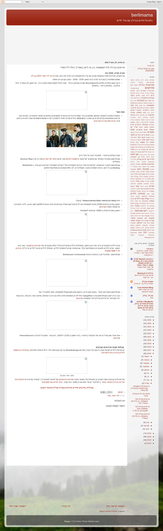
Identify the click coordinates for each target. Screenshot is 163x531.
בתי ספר (134, 105)
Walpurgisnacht (149, 237)
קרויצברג (143, 206)
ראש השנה (150, 208)
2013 (149, 440)
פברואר (146, 426)
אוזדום (137, 80)
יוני (148, 377)
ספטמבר (145, 366)
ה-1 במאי (146, 112)
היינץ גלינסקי (135, 115)
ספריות (147, 181)
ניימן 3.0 (150, 249)
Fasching (151, 232)
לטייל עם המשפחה (138, 157)
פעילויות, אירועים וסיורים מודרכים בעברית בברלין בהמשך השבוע (66, 387)
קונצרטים (145, 201)
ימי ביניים (137, 149)
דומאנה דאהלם (72, 159)
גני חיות (136, 108)
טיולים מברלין (141, 144)
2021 (149, 337)
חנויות (132, 140)
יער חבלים (151, 152)
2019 (149, 344)
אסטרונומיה (150, 90)
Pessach (141, 235)
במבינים (140, 100)
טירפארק (133, 145)
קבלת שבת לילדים (142, 199)
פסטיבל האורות (135, 189)
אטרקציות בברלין (146, 85)
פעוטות (139, 191)
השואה (152, 127)
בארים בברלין (144, 93)
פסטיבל (151, 189)
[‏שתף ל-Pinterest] (101, 392)
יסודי (132, 149)
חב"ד (136, 127)
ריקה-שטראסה (141, 211)
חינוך (133, 135)
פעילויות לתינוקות (148, 196)
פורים (151, 186)
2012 (149, 443)
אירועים (149, 87)
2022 (149, 333)
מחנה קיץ (150, 166)
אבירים (152, 80)
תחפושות (145, 225)
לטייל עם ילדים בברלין (145, 159)
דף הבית (66, 506)
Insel (140, 232)
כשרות (140, 152)
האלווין (139, 112)
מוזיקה (143, 164)
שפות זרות (150, 223)
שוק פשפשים (142, 218)
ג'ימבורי (151, 108)
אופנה (132, 80)
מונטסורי (138, 164)
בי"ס (152, 95)
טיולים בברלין (150, 145)
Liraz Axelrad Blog (145, 287)
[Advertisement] (141, 42)
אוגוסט (146, 370)
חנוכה (152, 142)
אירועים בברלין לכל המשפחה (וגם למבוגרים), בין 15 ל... (141, 409)
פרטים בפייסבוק (66, 379)
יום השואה (134, 147)
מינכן (139, 166)
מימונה (144, 166)
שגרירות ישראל (139, 216)
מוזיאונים (150, 164)
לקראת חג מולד (147, 310)
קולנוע (132, 198)
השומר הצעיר (143, 127)
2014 (149, 437)
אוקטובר (145, 363)
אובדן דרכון (144, 80)
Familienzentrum (136, 230)
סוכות (149, 179)
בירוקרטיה (145, 98)
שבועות (147, 216)
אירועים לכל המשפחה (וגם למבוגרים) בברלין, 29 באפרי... (140, 388)
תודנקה (139, 223)
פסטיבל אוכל (144, 189)
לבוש (152, 157)
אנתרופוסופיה (135, 88)
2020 (149, 340)
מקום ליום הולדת (139, 174)
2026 (149, 320)
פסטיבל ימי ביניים (148, 191)
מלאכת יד (134, 166)
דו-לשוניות (146, 110)
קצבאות (151, 206)
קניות (136, 203)
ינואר (147, 429)
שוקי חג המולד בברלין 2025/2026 (146, 70)
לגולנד (148, 157)
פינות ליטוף (144, 186)
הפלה (138, 122)
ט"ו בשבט (144, 142)
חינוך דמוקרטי (150, 137)
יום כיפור (151, 149)
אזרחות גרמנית (137, 82)
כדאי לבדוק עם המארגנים (52, 382)
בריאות (141, 103)
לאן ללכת (135, 154)
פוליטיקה (133, 183)
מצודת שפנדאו (135, 171)
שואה (132, 216)
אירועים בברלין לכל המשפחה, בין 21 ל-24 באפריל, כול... (140, 401)
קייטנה (143, 203)
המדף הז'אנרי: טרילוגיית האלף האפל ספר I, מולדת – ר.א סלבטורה (143, 253)
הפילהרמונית (144, 122)
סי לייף (144, 179)
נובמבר (146, 360)
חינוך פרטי (145, 140)
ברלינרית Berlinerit (145, 273)
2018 (149, 347)
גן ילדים (141, 108)
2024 (149, 327)
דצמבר (146, 356)
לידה (134, 159)
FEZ (145, 232)
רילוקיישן (151, 211)
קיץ (140, 203)
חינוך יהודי (141, 137)
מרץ (147, 422)
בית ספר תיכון (149, 101)
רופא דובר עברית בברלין (138, 208)
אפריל (146, 383)
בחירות (133, 93)
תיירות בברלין (149, 228)
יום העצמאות (142, 147)
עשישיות (146, 183)
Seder (132, 235)
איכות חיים (134, 85)
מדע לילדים (135, 162)
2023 (149, 330)
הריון (132, 125)
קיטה (147, 203)
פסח (109, 396)
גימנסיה (146, 108)
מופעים (133, 164)
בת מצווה (142, 105)
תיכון (142, 227)
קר (147, 206)
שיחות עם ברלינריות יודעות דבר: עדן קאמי (143, 276)
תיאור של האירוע (50, 159)
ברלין (136, 103)
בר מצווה (151, 103)
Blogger (67, 521)
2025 (149, 323)
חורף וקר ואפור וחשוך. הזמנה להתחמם (145, 291)
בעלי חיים (134, 100)
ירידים (144, 152)
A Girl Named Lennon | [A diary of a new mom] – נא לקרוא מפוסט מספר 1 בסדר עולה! (143, 262)
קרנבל (137, 206)
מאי (147, 380)
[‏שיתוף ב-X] (106, 392)
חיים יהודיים (140, 135)
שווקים (151, 218)
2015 (149, 433)
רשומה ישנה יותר (17, 506)
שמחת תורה (145, 220)
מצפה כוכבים (150, 174)
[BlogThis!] (108, 392)
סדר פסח (115, 396)
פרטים (102, 207)
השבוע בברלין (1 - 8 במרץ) (143, 284)
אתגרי (138, 90)
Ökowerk (151, 235)
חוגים (145, 132)
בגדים (137, 93)
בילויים (138, 95)
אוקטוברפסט (150, 82)
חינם (139, 140)
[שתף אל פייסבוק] (104, 392)
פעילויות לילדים (138, 193)
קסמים (132, 203)
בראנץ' (146, 103)
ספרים (142, 181)
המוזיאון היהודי (142, 117)
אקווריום (143, 91)
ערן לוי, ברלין (148, 296)
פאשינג (139, 184)
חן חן (135, 140)
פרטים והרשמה (33, 246)
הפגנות (152, 122)
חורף (147, 135)
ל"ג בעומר (134, 152)
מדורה (144, 162)
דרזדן (152, 112)
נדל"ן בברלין (138, 176)
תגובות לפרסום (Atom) (108, 511)
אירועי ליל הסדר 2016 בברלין (43, 76)
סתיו (137, 181)
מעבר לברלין (145, 172)
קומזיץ (151, 201)
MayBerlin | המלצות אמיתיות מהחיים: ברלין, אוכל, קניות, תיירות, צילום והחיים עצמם (143, 305)
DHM (144, 230)
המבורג (152, 117)
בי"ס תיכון (145, 95)
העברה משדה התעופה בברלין (140, 120)
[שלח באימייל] (111, 392)
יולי (147, 373)
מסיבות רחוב (143, 169)
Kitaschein (134, 232)
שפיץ (144, 223)
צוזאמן (138, 196)
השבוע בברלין (147, 282)
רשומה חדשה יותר (115, 506)
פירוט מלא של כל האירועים (105, 121)
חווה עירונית (139, 132)
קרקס (132, 206)
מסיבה (152, 169)
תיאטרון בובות (136, 225)
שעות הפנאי (135, 220)
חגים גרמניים (142, 130)
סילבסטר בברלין (136, 179)
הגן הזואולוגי (143, 115)
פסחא (132, 186)
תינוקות (138, 227)
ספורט (152, 181)
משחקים (145, 176)
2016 (149, 353)
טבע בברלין (135, 142)
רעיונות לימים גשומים (142, 213)
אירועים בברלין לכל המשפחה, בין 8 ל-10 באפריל (141, 416)
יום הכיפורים (150, 147)
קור (140, 201)
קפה (151, 298)
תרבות (149, 230)
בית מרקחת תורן (136, 98)
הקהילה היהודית (141, 125)
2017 (149, 350)
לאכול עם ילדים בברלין (146, 154)
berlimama (142, 15)
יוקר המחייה (144, 149)
